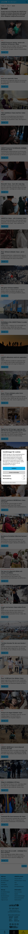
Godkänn (14, 468)
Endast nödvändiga (14, 472)
